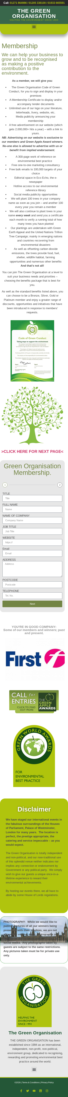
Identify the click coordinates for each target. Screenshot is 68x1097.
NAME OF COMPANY (16, 515)
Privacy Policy (47, 1082)
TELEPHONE (10, 591)
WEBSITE (8, 537)
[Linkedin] (40, 1091)
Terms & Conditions (31, 1082)
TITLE (6, 493)
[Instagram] (47, 1091)
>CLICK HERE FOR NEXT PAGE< (32, 451)
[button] (34, 26)
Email (5, 548)
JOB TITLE (9, 526)
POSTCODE (10, 580)
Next (32, 603)
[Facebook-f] (21, 1091)
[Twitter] (27, 1091)
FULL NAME (10, 504)
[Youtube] (34, 1091)
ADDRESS (9, 559)
